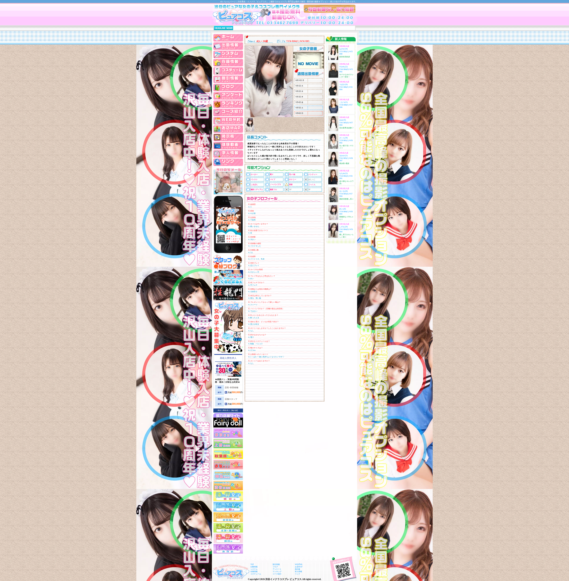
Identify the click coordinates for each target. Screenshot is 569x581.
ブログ (275, 567)
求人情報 (298, 571)
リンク (297, 574)
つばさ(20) (343, 84)
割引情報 (276, 564)
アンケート (277, 569)
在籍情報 (254, 571)
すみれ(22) (343, 67)
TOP (252, 564)
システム (254, 569)
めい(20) (342, 209)
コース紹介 (277, 574)
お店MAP (298, 567)
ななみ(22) (343, 173)
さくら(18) (343, 138)
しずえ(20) (343, 227)
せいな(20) (343, 191)
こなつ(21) (343, 102)
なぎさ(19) (343, 49)
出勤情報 (254, 567)
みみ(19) (342, 120)
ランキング (277, 571)
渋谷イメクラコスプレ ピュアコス (283, 579)
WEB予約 (298, 564)
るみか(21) (343, 156)
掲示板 (297, 569)
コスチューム (255, 574)
